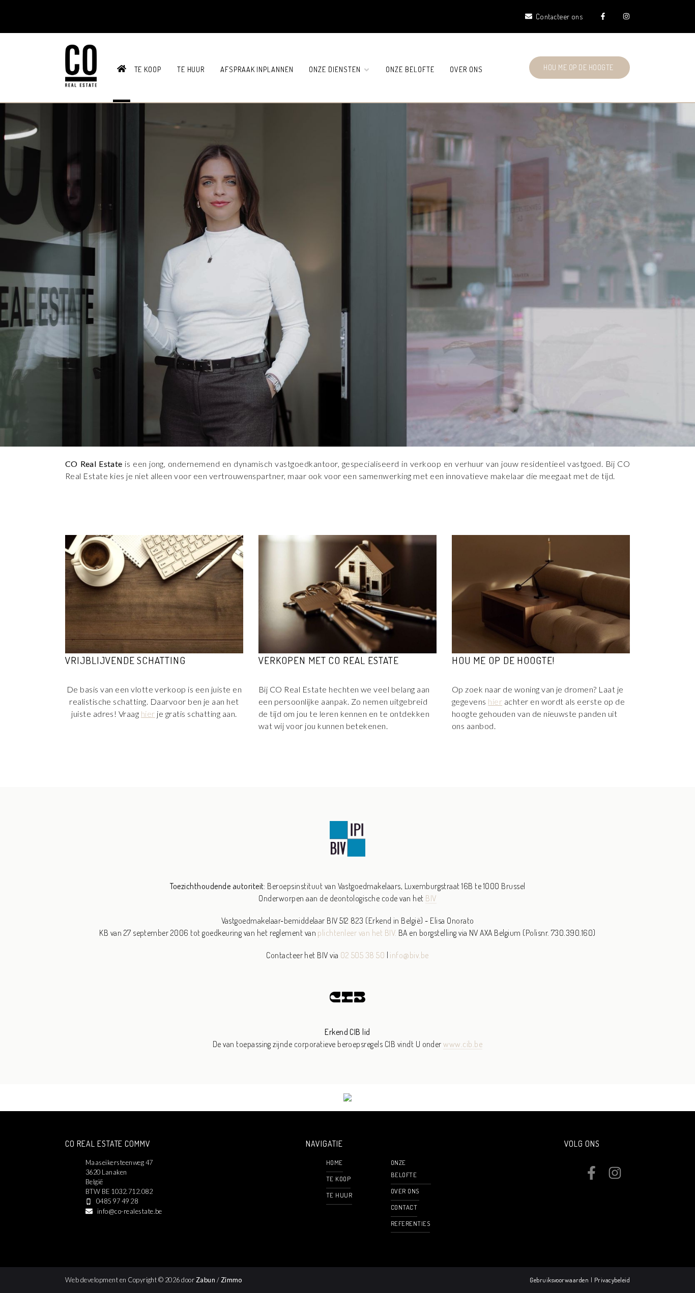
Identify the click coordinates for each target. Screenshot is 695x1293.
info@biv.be (409, 955)
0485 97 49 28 (117, 1201)
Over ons (466, 69)
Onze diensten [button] (335, 69)
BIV (430, 898)
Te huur (191, 69)
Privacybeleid (612, 1280)
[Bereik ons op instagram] (615, 1177)
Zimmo (231, 1280)
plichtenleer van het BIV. (356, 933)
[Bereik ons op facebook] (591, 1177)
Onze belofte (410, 69)
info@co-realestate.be (129, 1211)
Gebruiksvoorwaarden (560, 1280)
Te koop (148, 69)
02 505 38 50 (362, 955)
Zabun (205, 1280)
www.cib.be (462, 1044)
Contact (404, 1207)
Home (334, 1162)
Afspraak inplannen (257, 69)
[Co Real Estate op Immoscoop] (347, 1098)
